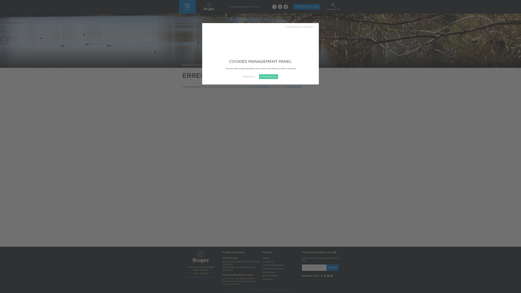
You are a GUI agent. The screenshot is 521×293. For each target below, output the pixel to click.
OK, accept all (269, 76)
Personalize (249, 76)
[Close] (260, 146)
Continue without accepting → (300, 27)
